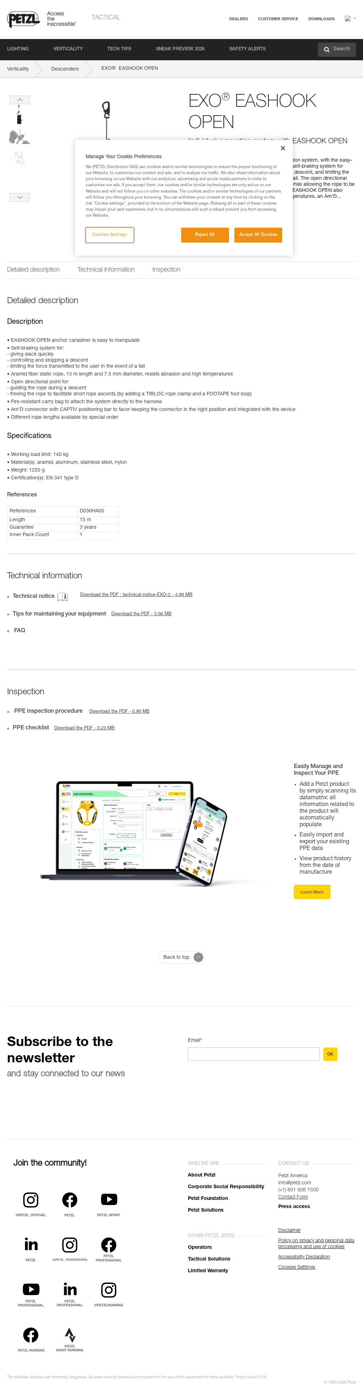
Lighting (18, 49)
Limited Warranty (208, 1271)
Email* (195, 1040)
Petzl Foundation (208, 1198)
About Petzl (202, 1175)
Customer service (278, 19)
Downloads (321, 19)
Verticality (68, 49)
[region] (184, 198)
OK (330, 1054)
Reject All (205, 235)
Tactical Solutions (209, 1259)
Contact (250, 46)
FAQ (246, 36)
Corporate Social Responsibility (226, 1187)
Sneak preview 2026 (180, 49)
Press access (294, 1207)
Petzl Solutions (206, 1210)
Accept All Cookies (258, 235)
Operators (200, 1247)
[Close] (283, 148)
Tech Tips (119, 49)
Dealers (238, 19)
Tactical (106, 18)
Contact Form (293, 1197)
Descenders (65, 69)
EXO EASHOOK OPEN (129, 68)
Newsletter (253, 56)
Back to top (176, 957)
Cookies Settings (109, 235)
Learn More (312, 892)
